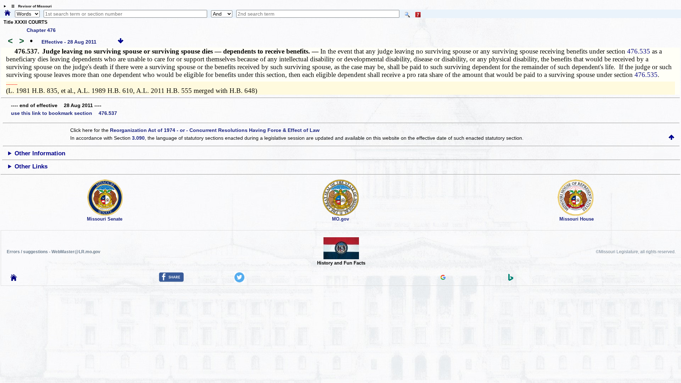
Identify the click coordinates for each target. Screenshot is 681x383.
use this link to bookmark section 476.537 (64, 113)
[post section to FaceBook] (171, 280)
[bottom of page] (120, 42)
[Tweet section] (239, 280)
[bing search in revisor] (510, 279)
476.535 (638, 51)
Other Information (40, 153)
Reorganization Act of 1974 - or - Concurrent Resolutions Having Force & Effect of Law (215, 130)
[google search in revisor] (443, 278)
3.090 (138, 138)
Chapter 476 (41, 30)
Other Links (31, 166)
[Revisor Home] (13, 279)
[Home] (7, 13)
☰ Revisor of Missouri (30, 6)
